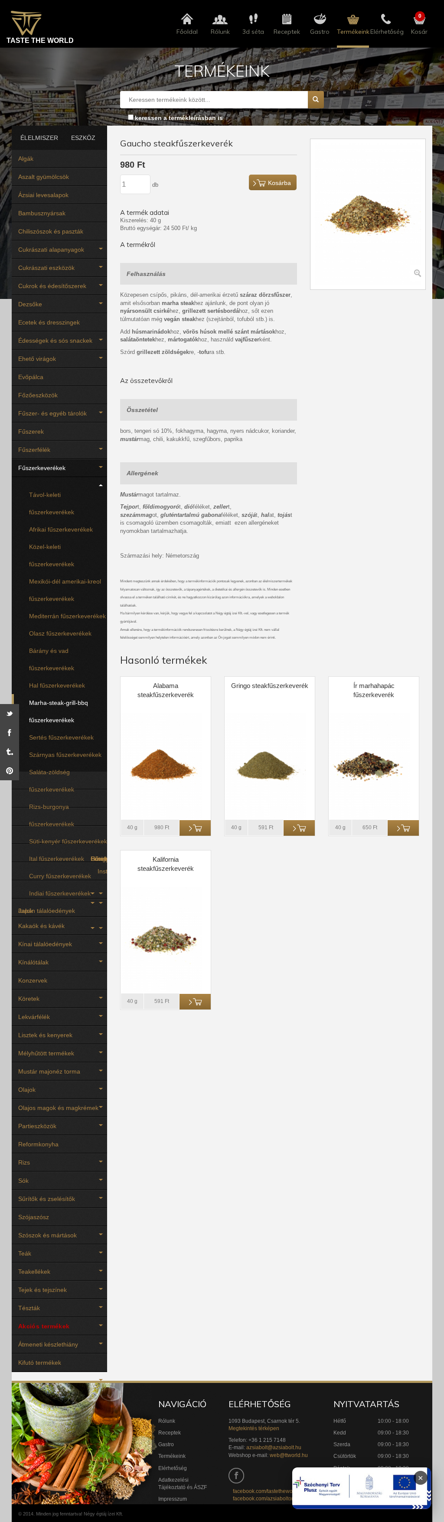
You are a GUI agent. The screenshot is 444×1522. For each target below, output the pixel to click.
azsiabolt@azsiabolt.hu (273, 1447)
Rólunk (166, 1421)
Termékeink (172, 1456)
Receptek (169, 1433)
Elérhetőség (172, 1468)
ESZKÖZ (83, 137)
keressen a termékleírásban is (179, 117)
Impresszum (172, 1499)
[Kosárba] (195, 828)
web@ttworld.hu (289, 1455)
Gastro (166, 1444)
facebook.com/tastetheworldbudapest (277, 1491)
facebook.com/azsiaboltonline (268, 1499)
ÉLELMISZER (36, 137)
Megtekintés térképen (254, 1428)
